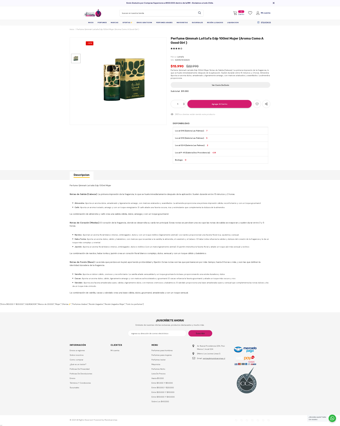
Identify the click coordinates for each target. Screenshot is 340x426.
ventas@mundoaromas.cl (214, 358)
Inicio (72, 29)
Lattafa (180, 57)
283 (177, 114)
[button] (177, 48)
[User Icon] (258, 13)
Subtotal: (175, 91)
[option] (124, 80)
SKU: (173, 60)
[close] (273, 3)
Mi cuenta (265, 13)
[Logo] (93, 13)
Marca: (174, 57)
